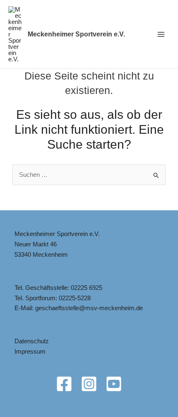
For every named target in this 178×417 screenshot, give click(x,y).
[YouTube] (114, 384)
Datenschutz (31, 341)
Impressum (30, 351)
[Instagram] (89, 384)
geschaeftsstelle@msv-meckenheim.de (89, 307)
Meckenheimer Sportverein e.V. (76, 34)
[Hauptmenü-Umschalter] (161, 34)
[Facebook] (64, 384)
